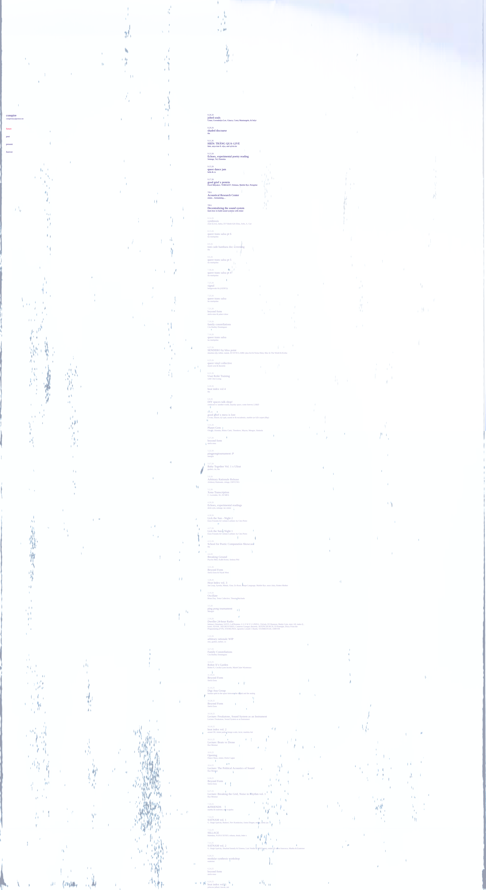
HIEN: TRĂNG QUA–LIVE (224, 143)
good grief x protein (219, 182)
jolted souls (214, 117)
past (8, 136)
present (9, 144)
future (9, 128)
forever (9, 152)
